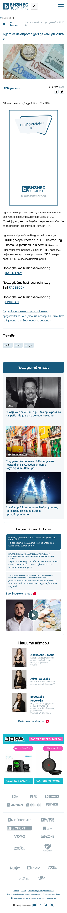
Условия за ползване (51, 894)
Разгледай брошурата (46, 739)
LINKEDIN (12, 302)
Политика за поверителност (41, 890)
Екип (24, 890)
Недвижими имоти (17, 454)
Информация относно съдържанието (27, 898)
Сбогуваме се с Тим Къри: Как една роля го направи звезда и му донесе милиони (33, 413)
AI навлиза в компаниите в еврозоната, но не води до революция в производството (32, 511)
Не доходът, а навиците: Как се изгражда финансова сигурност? (32, 539)
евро (8, 345)
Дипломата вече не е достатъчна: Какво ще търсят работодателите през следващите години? (30, 577)
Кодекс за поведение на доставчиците (23, 894)
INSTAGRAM (13, 273)
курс (29, 345)
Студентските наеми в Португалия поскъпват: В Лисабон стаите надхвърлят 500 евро (30, 465)
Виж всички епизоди (19, 593)
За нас (16, 890)
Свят (10, 405)
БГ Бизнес (13, 23)
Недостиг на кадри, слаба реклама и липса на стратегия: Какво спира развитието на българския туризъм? (31, 556)
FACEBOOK (16, 288)
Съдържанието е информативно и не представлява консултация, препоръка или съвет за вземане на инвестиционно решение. (33, 316)
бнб (19, 345)
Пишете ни (51, 898)
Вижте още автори (31, 721)
